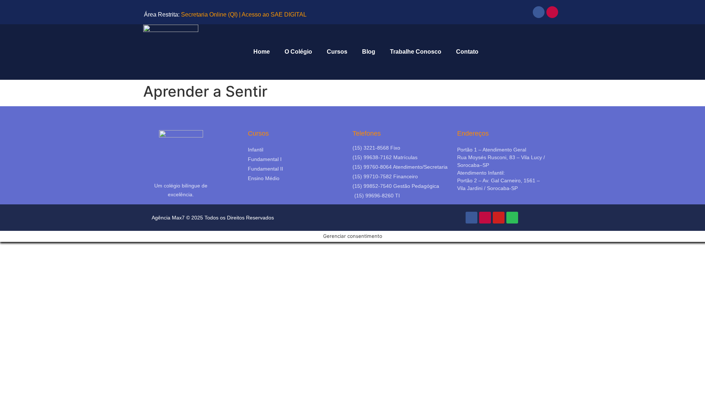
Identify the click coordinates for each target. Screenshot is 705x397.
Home (261, 52)
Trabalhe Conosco (415, 52)
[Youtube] (499, 217)
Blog (368, 52)
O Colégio (298, 52)
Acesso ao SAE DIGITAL (274, 14)
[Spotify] (512, 217)
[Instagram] (552, 12)
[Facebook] (539, 12)
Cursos (337, 52)
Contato (467, 52)
